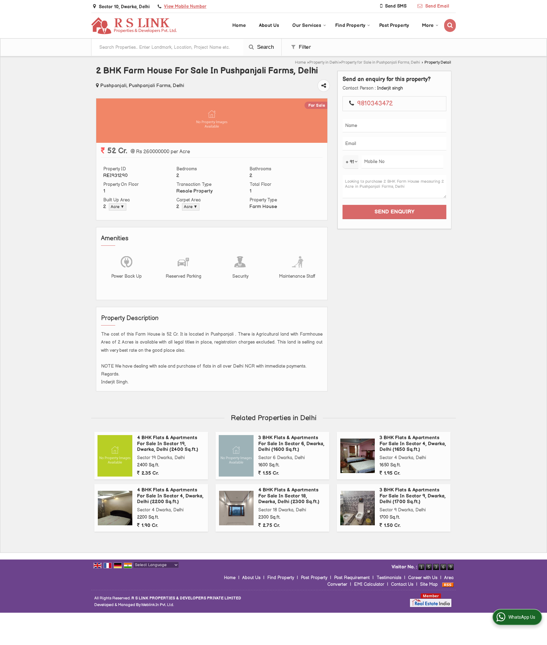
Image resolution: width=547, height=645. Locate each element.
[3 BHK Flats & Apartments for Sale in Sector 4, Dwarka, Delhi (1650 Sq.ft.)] (357, 456)
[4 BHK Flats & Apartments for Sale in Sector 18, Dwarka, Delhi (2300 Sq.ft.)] (236, 508)
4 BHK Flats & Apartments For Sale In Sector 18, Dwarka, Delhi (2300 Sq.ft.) (288, 496)
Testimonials (388, 577)
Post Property (394, 25)
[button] (185, 6)
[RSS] (448, 584)
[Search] (450, 25)
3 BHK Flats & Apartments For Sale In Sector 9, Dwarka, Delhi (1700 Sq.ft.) (413, 496)
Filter (304, 47)
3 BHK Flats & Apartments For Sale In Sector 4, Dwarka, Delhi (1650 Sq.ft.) (413, 443)
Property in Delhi (324, 62)
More (428, 25)
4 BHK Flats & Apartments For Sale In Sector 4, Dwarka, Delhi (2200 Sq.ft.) (170, 496)
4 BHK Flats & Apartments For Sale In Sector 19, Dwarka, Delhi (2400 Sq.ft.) (167, 443)
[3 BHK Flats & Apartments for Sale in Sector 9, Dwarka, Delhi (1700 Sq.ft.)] (357, 508)
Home (239, 25)
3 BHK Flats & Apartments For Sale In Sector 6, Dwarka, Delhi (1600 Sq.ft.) (291, 443)
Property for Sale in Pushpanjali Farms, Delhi (380, 62)
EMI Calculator (369, 584)
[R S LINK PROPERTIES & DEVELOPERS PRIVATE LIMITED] (134, 25)
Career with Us (422, 577)
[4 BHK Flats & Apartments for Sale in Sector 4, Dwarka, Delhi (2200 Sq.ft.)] (115, 508)
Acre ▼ (117, 207)
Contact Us (402, 584)
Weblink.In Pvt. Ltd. (157, 605)
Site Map (429, 584)
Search (264, 47)
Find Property (350, 25)
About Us (269, 25)
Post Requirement (352, 577)
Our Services (306, 25)
